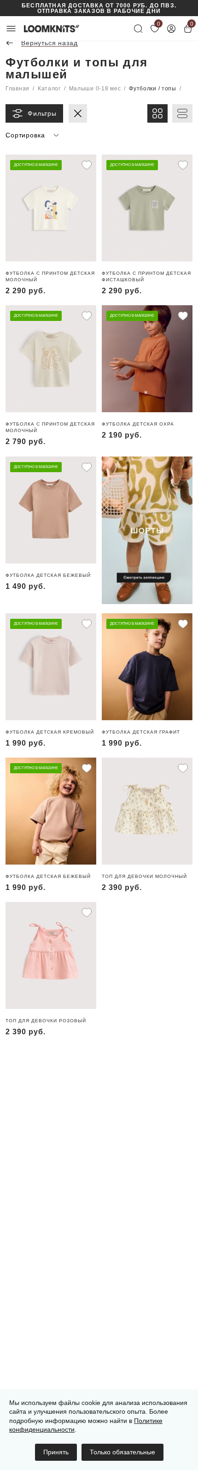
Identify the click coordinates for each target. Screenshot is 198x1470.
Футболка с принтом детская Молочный (50, 276)
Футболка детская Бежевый (48, 575)
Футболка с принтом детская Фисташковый (146, 276)
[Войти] (171, 28)
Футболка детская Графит (141, 732)
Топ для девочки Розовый (46, 1020)
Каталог (49, 88)
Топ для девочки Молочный (144, 876)
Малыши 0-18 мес (95, 88)
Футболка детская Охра (138, 424)
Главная (17, 88)
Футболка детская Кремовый (50, 732)
